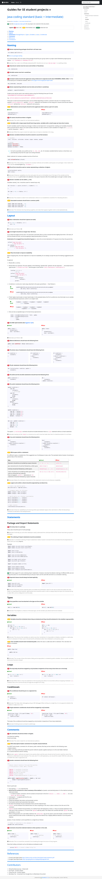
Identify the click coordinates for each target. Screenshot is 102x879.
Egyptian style (29, 322)
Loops (37, 34)
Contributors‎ (87, 28)
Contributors (12, 39)
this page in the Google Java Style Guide (42, 80)
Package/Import (20, 34)
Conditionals (43, 34)
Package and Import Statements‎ (91, 15)
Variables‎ (87, 19)
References (12, 38)
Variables (32, 34)
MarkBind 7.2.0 (45, 877)
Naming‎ (85, 10)
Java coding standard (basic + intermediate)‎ (89, 7)
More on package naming (15, 56)
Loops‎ (86, 21)
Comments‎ (86, 25)
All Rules (29, 21)
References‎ (86, 27)
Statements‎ (86, 13)
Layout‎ (85, 11)
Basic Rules (13, 21)
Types (27, 34)
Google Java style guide (20, 24)
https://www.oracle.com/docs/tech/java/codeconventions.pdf (38, 857)
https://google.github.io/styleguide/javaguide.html (35, 859)
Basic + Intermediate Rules (21, 21)
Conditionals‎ (87, 23)
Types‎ (86, 17)
